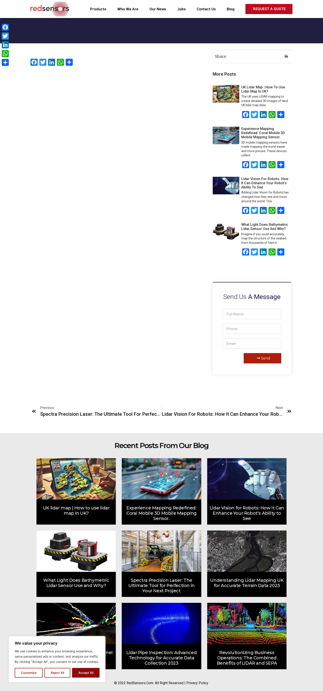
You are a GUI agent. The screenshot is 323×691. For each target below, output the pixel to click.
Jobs (181, 9)
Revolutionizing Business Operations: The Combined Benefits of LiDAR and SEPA (247, 658)
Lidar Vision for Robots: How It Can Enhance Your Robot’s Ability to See (264, 183)
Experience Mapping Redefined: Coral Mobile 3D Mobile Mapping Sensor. (263, 133)
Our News (157, 9)
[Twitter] (5, 36)
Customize (28, 673)
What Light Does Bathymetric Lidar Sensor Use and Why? (264, 226)
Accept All (85, 673)
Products (98, 9)
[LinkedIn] (5, 44)
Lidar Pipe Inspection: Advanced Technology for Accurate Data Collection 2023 (161, 658)
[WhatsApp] (5, 53)
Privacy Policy (197, 683)
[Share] (5, 62)
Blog (230, 9)
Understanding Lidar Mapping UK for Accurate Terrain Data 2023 (246, 583)
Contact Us (206, 9)
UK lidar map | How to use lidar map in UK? (263, 89)
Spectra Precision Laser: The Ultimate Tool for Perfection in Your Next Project (161, 585)
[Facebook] (5, 27)
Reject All (57, 673)
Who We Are (127, 9)
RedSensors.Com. (140, 683)
